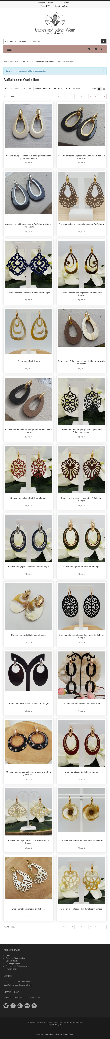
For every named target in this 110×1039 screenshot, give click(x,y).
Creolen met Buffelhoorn (28, 361)
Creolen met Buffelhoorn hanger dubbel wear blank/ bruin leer (81, 362)
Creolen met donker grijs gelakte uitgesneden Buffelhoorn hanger (81, 430)
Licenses (58, 1034)
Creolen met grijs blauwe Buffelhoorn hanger (28, 566)
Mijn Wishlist (64, 3)
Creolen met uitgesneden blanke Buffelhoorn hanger (28, 841)
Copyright (39, 1034)
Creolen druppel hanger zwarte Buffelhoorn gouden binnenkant (81, 157)
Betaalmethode (12, 961)
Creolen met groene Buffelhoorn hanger (81, 566)
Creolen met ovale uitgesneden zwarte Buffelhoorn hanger (82, 636)
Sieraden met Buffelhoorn (44, 62)
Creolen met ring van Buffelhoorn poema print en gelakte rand (28, 773)
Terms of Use (49, 1034)
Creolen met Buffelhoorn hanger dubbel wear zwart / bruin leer (28, 430)
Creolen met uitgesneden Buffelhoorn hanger (81, 909)
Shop (29, 62)
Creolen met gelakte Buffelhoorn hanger (28, 498)
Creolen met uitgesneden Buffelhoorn (29, 909)
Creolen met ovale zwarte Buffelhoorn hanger (28, 703)
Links (8, 956)
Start (23, 62)
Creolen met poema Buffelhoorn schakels (81, 703)
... (86, 96)
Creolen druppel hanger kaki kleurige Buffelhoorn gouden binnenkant (28, 157)
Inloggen (41, 3)
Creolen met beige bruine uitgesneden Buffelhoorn (81, 224)
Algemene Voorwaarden (15, 958)
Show (60, 89)
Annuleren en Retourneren (16, 966)
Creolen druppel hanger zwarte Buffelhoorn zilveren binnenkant (28, 225)
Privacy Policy (11, 969)
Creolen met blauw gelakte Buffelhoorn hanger (28, 293)
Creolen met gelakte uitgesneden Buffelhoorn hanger (81, 499)
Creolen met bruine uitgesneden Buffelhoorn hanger (81, 294)
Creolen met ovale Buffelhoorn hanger (28, 635)
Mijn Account (52, 3)
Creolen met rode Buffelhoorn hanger (82, 772)
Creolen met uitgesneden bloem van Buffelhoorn (82, 840)
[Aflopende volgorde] (55, 88)
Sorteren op (28, 89)
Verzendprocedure (13, 964)
